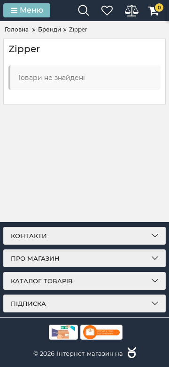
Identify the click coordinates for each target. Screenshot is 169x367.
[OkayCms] (130, 353)
